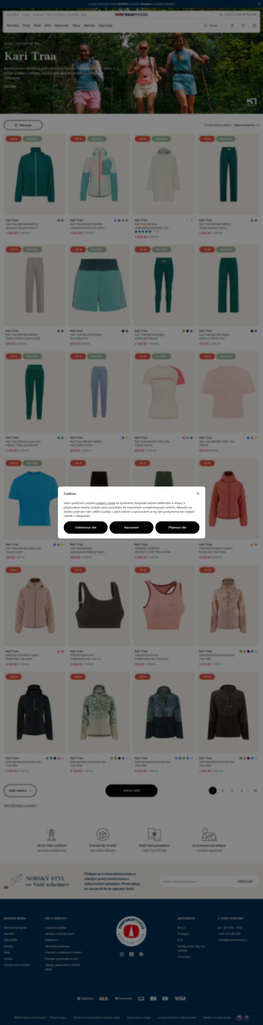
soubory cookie (105, 503)
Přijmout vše (177, 527)
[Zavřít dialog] (197, 493)
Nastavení (131, 527)
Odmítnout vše (85, 527)
